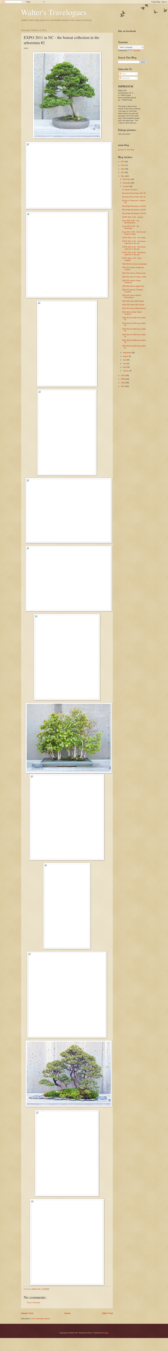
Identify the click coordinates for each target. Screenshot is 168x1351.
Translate (136, 50)
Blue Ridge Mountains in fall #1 (134, 213)
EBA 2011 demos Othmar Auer (134, 273)
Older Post (107, 1313)
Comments (125, 78)
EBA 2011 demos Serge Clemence (131, 281)
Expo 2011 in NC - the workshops (130, 227)
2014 (123, 165)
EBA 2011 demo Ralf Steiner (133, 301)
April (125, 367)
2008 (123, 383)
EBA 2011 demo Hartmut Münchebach (131, 296)
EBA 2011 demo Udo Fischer (133, 305)
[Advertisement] (128, 431)
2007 (123, 386)
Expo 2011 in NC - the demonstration (130, 222)
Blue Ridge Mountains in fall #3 (134, 206)
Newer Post (27, 1313)
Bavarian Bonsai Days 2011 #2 (134, 193)
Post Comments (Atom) (41, 1319)
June (125, 364)
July (125, 360)
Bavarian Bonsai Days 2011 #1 (134, 197)
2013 (123, 169)
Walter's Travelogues (54, 12)
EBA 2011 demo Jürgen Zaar (133, 286)
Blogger (105, 1333)
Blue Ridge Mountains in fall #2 (134, 210)
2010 (123, 375)
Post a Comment (33, 1303)
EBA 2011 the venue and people (134, 264)
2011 (123, 176)
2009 (123, 379)
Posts (123, 74)
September (127, 353)
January (126, 371)
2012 (123, 173)
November (127, 183)
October (126, 186)
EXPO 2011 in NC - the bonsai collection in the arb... (133, 242)
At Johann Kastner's (130, 190)
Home (67, 1313)
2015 (123, 162)
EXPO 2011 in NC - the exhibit (133, 238)
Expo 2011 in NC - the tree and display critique (134, 233)
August (126, 356)
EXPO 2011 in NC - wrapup (132, 217)
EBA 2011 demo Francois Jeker (134, 277)
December (127, 179)
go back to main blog (126, 150)
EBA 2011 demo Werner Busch (134, 308)
